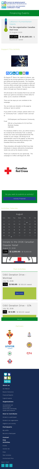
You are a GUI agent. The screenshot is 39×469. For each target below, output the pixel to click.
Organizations (8, 401)
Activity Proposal (19, 198)
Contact (6, 437)
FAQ (4, 440)
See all (19, 319)
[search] (36, 5)
